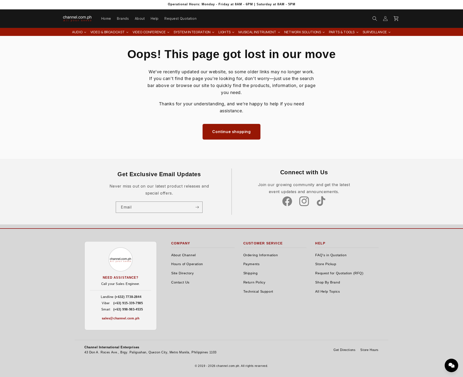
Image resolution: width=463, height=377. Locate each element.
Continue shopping (231, 131)
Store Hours (369, 350)
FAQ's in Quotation (331, 255)
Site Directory (182, 273)
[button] (374, 18)
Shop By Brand (327, 282)
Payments (251, 264)
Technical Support (258, 291)
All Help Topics (327, 291)
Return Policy (254, 282)
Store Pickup (325, 264)
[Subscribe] (197, 207)
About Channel (183, 255)
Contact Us (180, 282)
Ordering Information (260, 255)
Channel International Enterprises (111, 347)
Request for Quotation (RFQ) (339, 273)
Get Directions (344, 350)
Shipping (250, 273)
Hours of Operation (187, 264)
